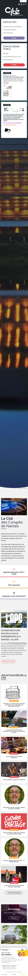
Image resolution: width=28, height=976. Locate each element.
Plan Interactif (7, 33)
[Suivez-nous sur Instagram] (23, 4)
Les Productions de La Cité (12, 56)
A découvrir (13, 918)
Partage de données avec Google (9, 968)
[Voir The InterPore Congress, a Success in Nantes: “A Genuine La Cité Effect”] (14, 795)
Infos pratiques (8, 60)
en (24, 1)
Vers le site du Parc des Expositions (12, 122)
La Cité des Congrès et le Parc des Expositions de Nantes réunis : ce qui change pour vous (14, 731)
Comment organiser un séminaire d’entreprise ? (14, 757)
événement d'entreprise (14, 912)
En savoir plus (14, 936)
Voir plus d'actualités (14, 893)
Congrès (5, 912)
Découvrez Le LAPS (8, 661)
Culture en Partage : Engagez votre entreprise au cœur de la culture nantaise (14, 833)
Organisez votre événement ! (12, 26)
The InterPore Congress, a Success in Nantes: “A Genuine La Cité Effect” (14, 808)
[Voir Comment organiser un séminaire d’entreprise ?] (14, 745)
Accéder (14, 38)
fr (21, 1)
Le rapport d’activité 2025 (9, 124)
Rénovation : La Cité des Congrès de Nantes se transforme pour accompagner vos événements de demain (14, 705)
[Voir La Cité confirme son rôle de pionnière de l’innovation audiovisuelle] (14, 874)
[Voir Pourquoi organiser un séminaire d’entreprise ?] (14, 769)
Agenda (5, 53)
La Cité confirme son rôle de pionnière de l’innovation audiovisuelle (14, 886)
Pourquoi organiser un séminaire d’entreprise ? (14, 780)
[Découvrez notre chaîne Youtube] (21, 4)
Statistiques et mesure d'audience (9, 967)
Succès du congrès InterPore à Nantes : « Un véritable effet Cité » (14, 861)
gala (14, 914)
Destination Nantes (9, 30)
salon (23, 912)
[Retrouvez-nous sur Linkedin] (19, 4)
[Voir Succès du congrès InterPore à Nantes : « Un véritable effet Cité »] (14, 848)
